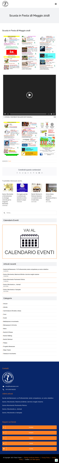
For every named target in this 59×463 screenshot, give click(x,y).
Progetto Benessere (9, 346)
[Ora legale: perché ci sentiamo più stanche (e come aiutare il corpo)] (22, 188)
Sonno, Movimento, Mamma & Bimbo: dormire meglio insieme (21, 274)
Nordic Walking (7, 336)
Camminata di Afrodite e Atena (12, 311)
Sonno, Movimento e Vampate (12, 290)
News (5, 329)
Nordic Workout (7, 339)
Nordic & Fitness (8, 332)
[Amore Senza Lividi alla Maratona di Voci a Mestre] (51, 188)
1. (17, 117)
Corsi (4, 314)
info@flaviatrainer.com (12, 386)
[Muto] (51, 114)
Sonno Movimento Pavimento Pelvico (14, 279)
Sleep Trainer (7, 350)
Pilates (5, 343)
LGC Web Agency (35, 459)
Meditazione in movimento (11, 321)
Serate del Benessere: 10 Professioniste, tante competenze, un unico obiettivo (25, 269)
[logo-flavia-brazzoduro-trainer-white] (8, 373)
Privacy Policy (46, 458)
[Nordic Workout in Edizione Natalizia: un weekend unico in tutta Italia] (36, 188)
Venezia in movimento (9, 354)
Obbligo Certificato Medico (31, 458)
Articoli (5, 304)
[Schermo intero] (54, 114)
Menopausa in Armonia (10, 325)
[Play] (5, 114)
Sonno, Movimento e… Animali (12, 284)
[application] (29, 95)
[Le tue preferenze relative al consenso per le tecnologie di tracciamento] (56, 460)
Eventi (9, 161)
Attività (5, 307)
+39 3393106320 (10, 389)
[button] (29, 95)
